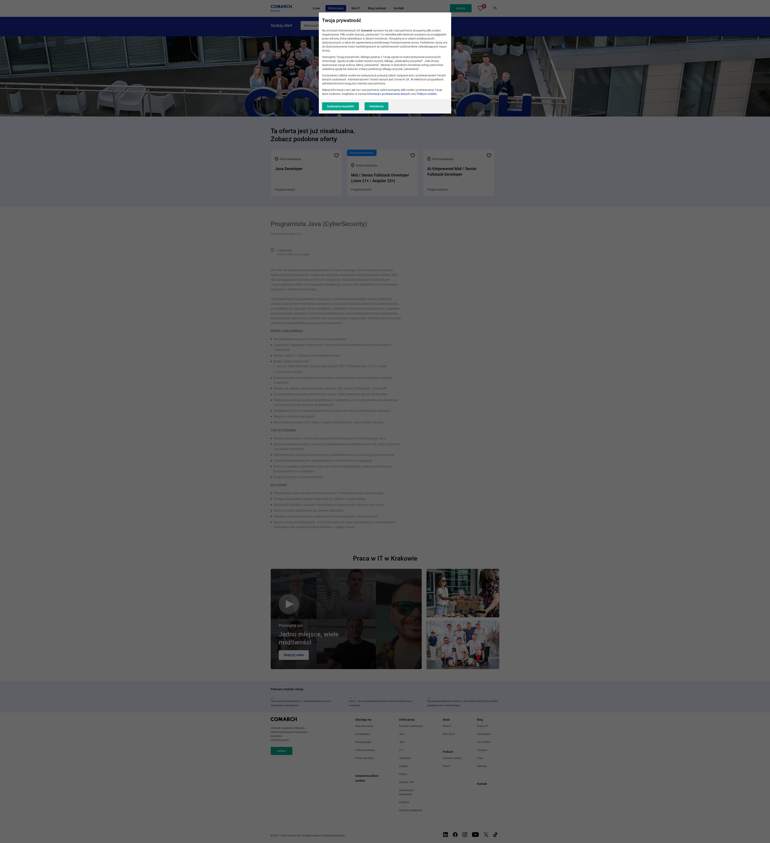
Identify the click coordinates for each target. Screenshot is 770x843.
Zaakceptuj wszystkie (340, 106)
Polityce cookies (427, 93)
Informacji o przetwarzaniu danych (388, 93)
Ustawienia (376, 106)
